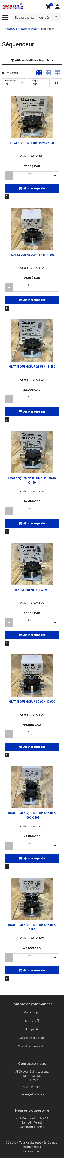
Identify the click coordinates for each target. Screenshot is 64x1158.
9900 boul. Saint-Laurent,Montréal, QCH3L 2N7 (32, 1076)
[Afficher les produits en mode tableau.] (57, 73)
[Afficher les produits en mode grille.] (39, 73)
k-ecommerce (32, 1151)
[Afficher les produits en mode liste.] (48, 73)
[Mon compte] (57, 6)
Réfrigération (29, 28)
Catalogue (11, 28)
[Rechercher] (56, 17)
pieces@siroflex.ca (32, 1094)
